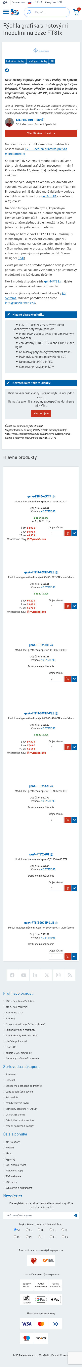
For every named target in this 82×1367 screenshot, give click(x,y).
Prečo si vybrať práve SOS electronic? (26, 1024)
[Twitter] (46, 975)
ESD (21, 258)
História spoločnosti (16, 1041)
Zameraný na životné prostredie (23, 1058)
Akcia (8, 1153)
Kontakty (10, 1018)
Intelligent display (37, 61)
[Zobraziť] (74, 533)
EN (54, 1230)
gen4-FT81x (52, 281)
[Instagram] (58, 975)
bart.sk (65, 1355)
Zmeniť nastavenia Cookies (20, 1126)
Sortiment (11, 1074)
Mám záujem (41, 413)
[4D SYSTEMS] (41, 50)
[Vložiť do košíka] (67, 533)
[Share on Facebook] (7, 70)
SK (18, 1230)
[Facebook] (12, 975)
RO (18, 1237)
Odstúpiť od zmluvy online (20, 1120)
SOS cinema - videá (16, 1165)
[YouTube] (23, 975)
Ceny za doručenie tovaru (19, 1091)
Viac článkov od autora (41, 133)
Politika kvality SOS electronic (22, 1035)
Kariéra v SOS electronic (19, 1053)
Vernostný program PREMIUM (21, 1109)
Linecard (10, 1080)
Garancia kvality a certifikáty (20, 1030)
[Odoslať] (75, 1215)
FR (66, 1237)
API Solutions (13, 1142)
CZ (30, 1230)
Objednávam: (56, 527)
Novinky (10, 1147)
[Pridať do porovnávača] (53, 496)
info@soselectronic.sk (20, 303)
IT (42, 1237)
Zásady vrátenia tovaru (17, 1103)
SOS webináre (13, 1176)
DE (66, 1230)
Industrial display (15, 61)
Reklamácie (12, 1097)
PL (30, 1237)
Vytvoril (55, 1355)
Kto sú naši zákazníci (16, 1007)
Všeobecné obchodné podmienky (24, 1086)
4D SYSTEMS (48, 511)
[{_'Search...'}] (29, 12)
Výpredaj (10, 1159)
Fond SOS (11, 1047)
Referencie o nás (14, 1012)
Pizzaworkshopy (14, 1170)
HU (42, 1230)
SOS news (11, 1182)
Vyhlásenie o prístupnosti (19, 1188)
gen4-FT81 (49, 196)
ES (54, 1237)
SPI (52, 61)
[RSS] (69, 975)
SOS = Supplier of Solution (20, 1001)
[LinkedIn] (35, 975)
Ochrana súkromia (15, 1114)
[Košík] (76, 12)
